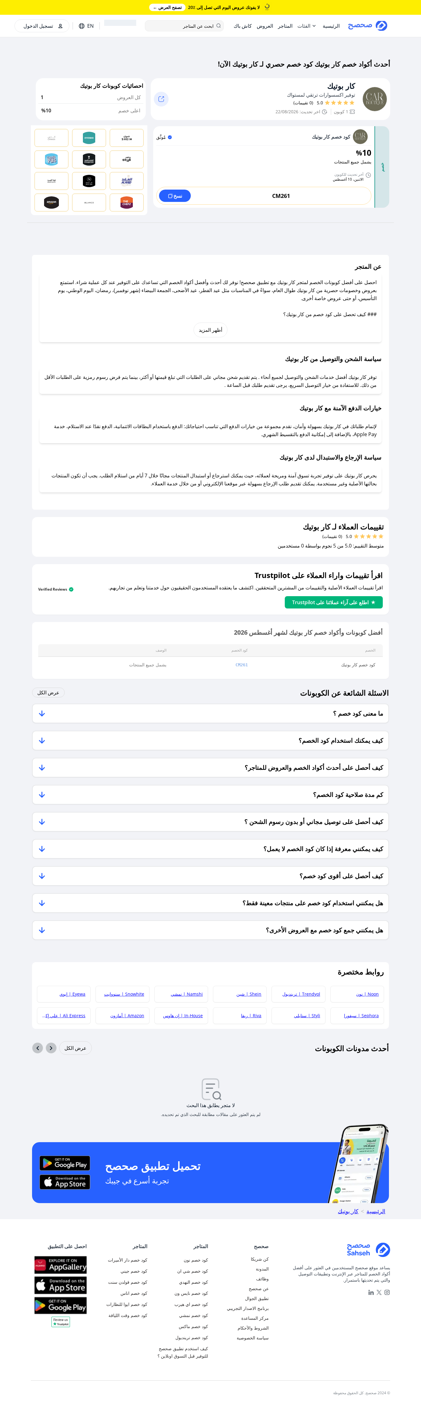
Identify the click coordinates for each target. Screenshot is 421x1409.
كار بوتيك (341, 86)
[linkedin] (371, 1292)
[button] (61, 1324)
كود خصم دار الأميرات (127, 1260)
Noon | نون (367, 994)
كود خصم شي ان (192, 1271)
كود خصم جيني (134, 1271)
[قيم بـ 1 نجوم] (352, 103)
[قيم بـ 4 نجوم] (333, 103)
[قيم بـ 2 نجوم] (346, 103)
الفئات (303, 25)
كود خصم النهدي (193, 1282)
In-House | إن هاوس (183, 1015)
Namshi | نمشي (187, 994)
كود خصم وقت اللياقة (127, 1315)
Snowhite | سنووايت (124, 994)
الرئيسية (375, 1211)
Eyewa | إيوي (72, 994)
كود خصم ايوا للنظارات (126, 1304)
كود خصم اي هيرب (191, 1304)
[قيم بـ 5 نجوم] (327, 103)
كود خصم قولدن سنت (127, 1282)
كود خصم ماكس (193, 1326)
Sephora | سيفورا (361, 1015)
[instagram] (387, 1292)
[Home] (332, 1249)
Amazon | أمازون (127, 1015)
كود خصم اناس (134, 1293)
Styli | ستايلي (307, 1015)
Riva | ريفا (251, 1015)
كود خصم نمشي (193, 1315)
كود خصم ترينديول (191, 1337)
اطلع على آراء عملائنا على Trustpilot (330, 602)
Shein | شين (248, 994)
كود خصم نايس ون (191, 1293)
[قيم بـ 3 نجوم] (340, 103)
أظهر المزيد (210, 330)
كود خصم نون (196, 1260)
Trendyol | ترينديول (301, 994)
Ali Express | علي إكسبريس (61, 1015)
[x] (379, 1292)
